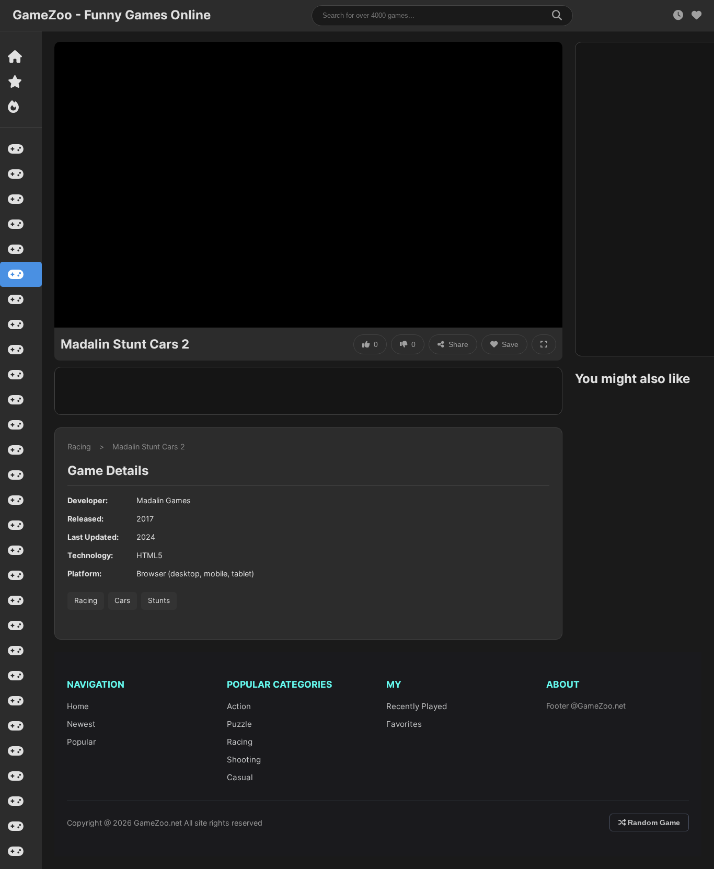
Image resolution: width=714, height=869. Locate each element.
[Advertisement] (308, 390)
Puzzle (239, 724)
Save (510, 344)
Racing (79, 446)
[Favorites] (696, 15)
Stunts (159, 600)
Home (78, 706)
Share (458, 344)
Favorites (404, 724)
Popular (81, 742)
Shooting (244, 759)
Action (239, 706)
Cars (122, 600)
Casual (240, 777)
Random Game (653, 822)
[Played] (678, 15)
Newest (81, 724)
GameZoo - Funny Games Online (112, 14)
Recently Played (416, 706)
